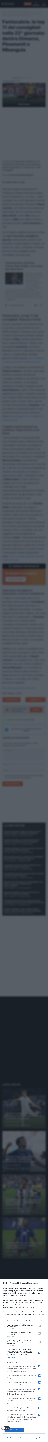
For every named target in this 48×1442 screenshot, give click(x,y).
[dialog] (24, 1360)
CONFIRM (14, 1430)
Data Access (24, 1438)
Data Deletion (11, 1438)
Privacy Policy (37, 1438)
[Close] (44, 1283)
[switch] (39, 1326)
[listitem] (24, 1321)
